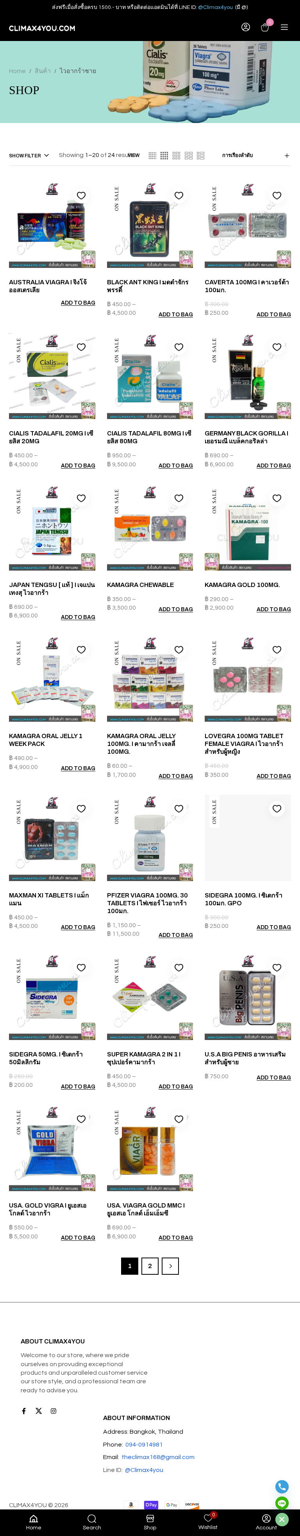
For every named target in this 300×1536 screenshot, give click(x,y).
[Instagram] (53, 1411)
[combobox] (256, 155)
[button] (270, 315)
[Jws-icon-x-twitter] (39, 1411)
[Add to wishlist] (81, 195)
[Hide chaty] (282, 1519)
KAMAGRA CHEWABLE (140, 585)
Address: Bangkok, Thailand (143, 1432)
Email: (111, 1457)
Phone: (113, 1444)
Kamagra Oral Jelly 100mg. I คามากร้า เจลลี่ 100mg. (141, 744)
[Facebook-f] (24, 1411)
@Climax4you (215, 7)
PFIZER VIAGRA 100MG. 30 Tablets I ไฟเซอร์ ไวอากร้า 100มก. (147, 903)
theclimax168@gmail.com (158, 1457)
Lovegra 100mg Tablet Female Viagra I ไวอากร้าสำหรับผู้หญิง (244, 744)
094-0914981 (144, 1444)
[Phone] (282, 1486)
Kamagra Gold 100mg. (242, 585)
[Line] (282, 1503)
